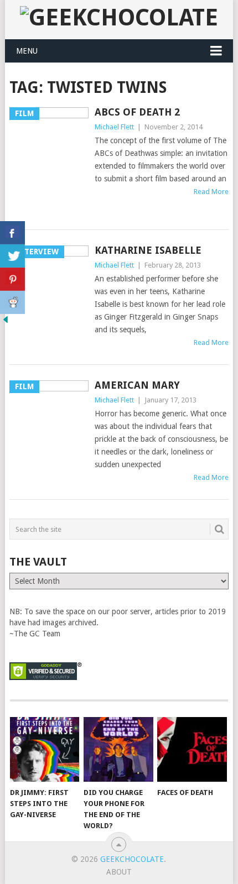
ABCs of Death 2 (137, 112)
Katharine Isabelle (148, 250)
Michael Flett (114, 127)
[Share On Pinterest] (12, 279)
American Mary (137, 385)
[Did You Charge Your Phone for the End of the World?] (118, 749)
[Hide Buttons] (5, 322)
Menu (27, 50)
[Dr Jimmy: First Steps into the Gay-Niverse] (44, 749)
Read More (211, 191)
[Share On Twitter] (12, 256)
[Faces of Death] (191, 749)
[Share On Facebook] (12, 232)
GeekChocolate (132, 859)
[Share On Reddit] (12, 302)
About (119, 871)
